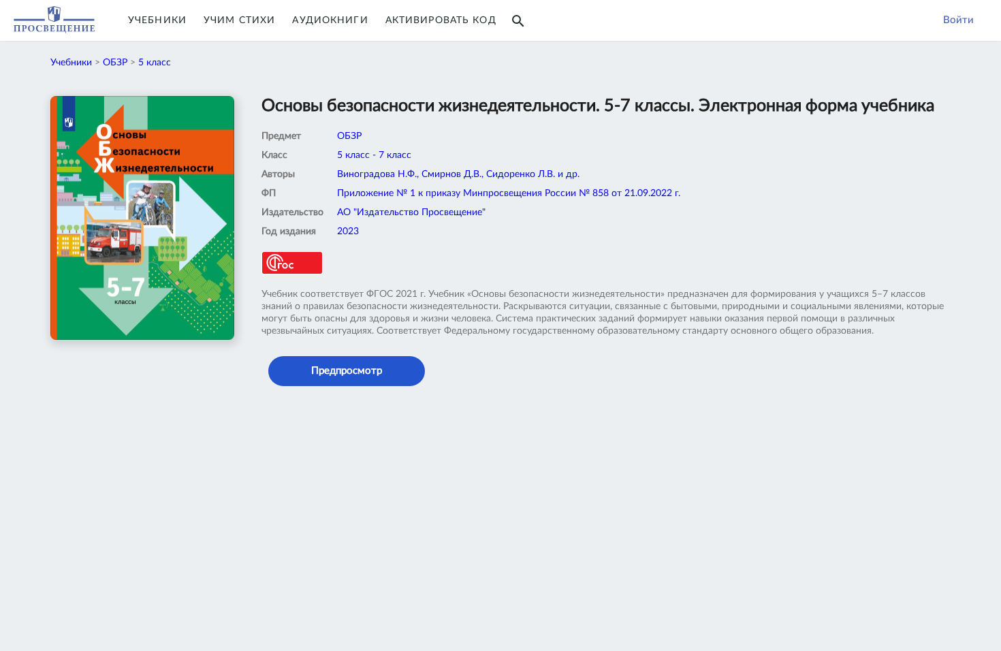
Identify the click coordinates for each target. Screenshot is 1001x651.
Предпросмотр (346, 371)
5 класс (154, 62)
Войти (958, 20)
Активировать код (440, 20)
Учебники (157, 20)
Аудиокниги (330, 20)
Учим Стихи (239, 20)
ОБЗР (115, 62)
